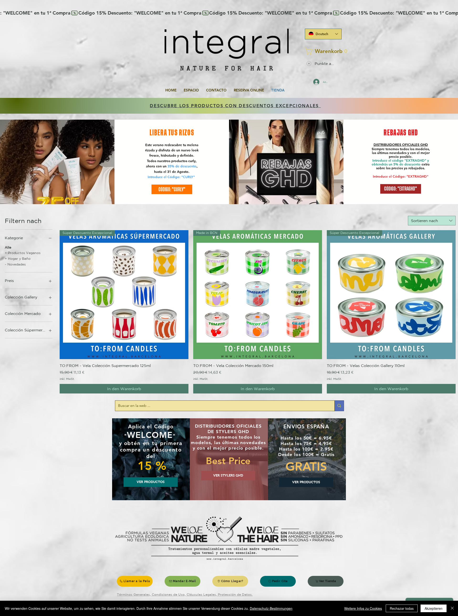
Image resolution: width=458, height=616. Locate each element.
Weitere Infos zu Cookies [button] (363, 608)
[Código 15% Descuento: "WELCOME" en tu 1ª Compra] (229, 13)
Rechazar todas (402, 608)
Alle (8, 247)
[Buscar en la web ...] (339, 406)
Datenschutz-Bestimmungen (271, 608)
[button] (322, 51)
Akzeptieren (433, 608)
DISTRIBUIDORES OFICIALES (397, 145)
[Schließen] (452, 608)
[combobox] (432, 220)
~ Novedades (15, 264)
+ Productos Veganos (23, 253)
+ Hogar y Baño (18, 258)
